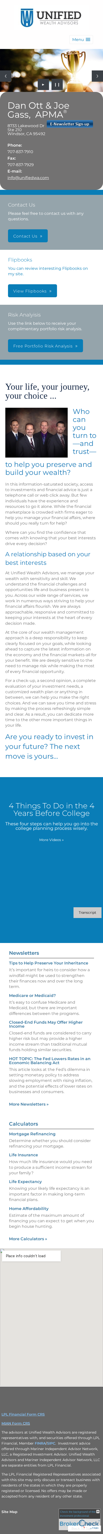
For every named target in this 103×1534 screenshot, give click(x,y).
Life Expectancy (25, 1181)
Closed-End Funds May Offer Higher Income (46, 1024)
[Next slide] (97, 76)
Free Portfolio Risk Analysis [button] (43, 346)
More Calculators (28, 1238)
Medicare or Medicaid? (32, 995)
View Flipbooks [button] (30, 291)
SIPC (51, 1443)
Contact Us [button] (25, 236)
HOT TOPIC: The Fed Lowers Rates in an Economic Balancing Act (49, 1060)
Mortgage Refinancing (32, 1134)
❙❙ (57, 84)
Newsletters (24, 953)
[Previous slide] (5, 76)
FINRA (40, 1443)
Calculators (23, 1124)
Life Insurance (23, 1155)
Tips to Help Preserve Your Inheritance (48, 963)
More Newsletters (29, 1104)
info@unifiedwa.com (28, 177)
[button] (81, 39)
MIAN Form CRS (16, 1423)
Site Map (10, 1512)
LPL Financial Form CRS (23, 1414)
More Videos (51, 840)
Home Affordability (28, 1208)
